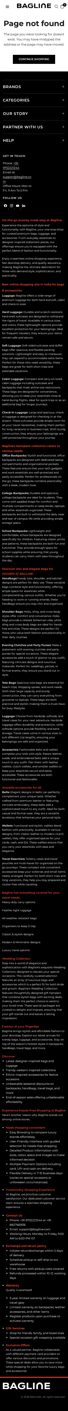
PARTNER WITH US (23, 127)
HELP (8, 140)
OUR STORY (15, 113)
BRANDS (12, 86)
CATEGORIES (16, 100)
